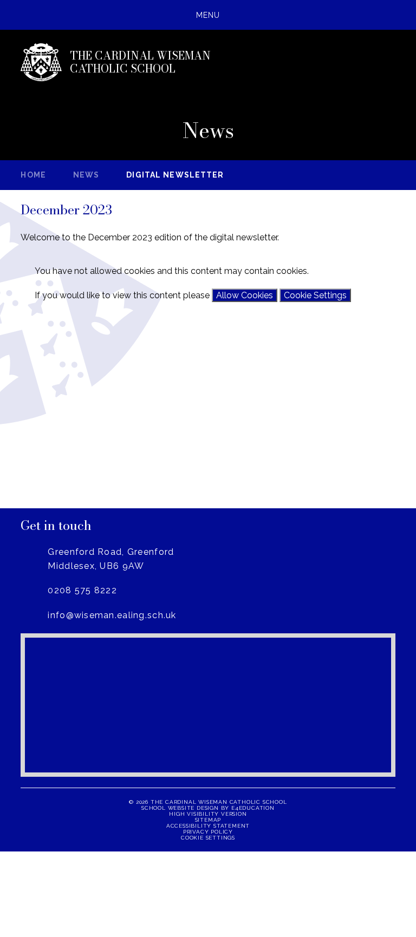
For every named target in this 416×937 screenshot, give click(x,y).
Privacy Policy (208, 832)
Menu (208, 15)
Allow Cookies (244, 295)
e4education (253, 808)
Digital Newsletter (175, 175)
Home (33, 175)
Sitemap (208, 820)
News (86, 175)
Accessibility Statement (208, 826)
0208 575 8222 (82, 590)
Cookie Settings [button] (208, 838)
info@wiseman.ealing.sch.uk (112, 615)
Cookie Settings (315, 295)
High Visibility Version (207, 814)
